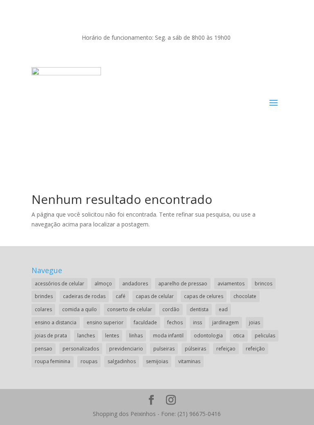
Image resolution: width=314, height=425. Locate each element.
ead (223, 309)
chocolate (244, 296)
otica (238, 335)
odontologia (208, 335)
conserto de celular (129, 309)
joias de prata (51, 335)
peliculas (265, 335)
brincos (263, 283)
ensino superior (105, 322)
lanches (86, 335)
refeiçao (226, 348)
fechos (175, 322)
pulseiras (164, 348)
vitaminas (189, 361)
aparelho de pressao (182, 283)
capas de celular (155, 296)
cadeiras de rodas (84, 296)
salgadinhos (122, 361)
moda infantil (168, 335)
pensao (43, 348)
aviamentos (231, 283)
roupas (89, 361)
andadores (135, 283)
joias (254, 322)
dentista (199, 309)
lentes (112, 335)
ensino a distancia (55, 322)
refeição (255, 348)
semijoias (157, 361)
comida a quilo (79, 309)
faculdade (145, 322)
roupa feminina (52, 361)
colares (43, 309)
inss (197, 322)
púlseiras (195, 348)
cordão (170, 309)
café (121, 296)
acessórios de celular (59, 283)
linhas (136, 335)
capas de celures (203, 296)
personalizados (81, 348)
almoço (103, 283)
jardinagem (225, 322)
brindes (44, 296)
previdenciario (126, 348)
